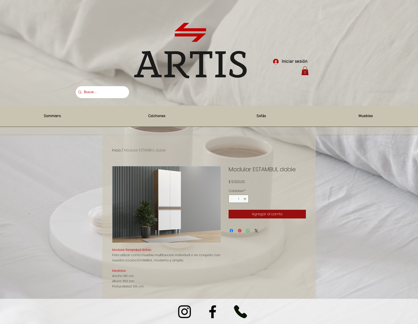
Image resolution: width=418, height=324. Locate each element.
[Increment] (245, 199)
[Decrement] (232, 199)
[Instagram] (184, 311)
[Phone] (240, 311)
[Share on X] (256, 230)
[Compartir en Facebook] (231, 230)
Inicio (116, 150)
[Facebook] (212, 311)
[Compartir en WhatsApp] (248, 230)
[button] (305, 70)
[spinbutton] (239, 199)
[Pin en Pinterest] (239, 230)
